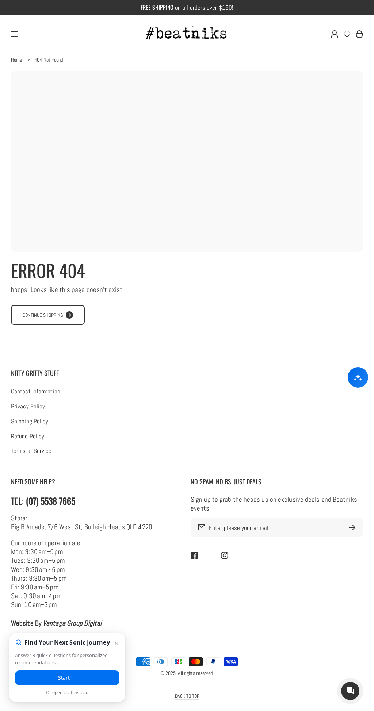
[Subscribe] (354, 527)
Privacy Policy (28, 406)
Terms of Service (31, 451)
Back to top (187, 696)
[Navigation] (14, 34)
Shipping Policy (29, 421)
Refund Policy (27, 436)
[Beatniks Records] (187, 34)
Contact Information (35, 391)
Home (16, 60)
